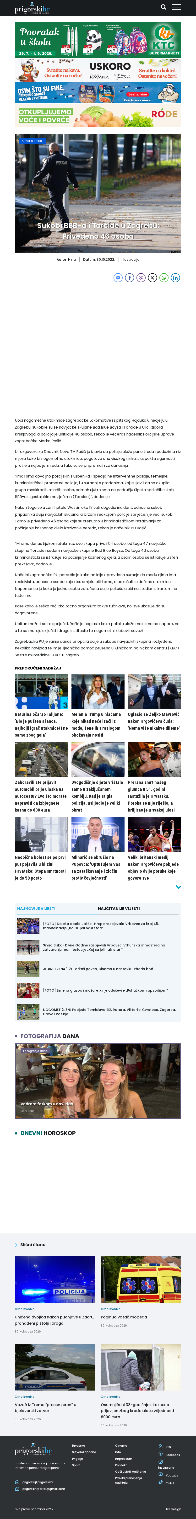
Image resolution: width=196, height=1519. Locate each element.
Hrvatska (78, 1446)
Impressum (123, 1459)
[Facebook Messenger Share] (118, 277)
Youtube (172, 1475)
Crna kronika (32, 140)
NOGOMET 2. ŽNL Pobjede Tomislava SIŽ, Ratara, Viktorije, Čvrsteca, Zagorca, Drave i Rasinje (109, 1011)
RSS (168, 1447)
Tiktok (170, 1483)
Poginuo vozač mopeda (124, 1317)
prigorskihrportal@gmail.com (43, 1489)
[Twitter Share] (152, 277)
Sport (76, 1465)
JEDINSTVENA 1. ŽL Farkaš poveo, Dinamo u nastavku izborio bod (98, 969)
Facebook (173, 1455)
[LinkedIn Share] (175, 277)
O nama (121, 1446)
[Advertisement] (98, 316)
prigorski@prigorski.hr (37, 1482)
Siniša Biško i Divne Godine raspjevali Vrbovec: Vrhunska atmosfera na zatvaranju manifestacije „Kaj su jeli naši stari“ (104, 947)
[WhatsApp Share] (164, 277)
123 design (173, 1509)
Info (118, 1452)
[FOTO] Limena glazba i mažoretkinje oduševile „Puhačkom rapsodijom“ (105, 990)
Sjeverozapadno (84, 1452)
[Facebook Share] (129, 277)
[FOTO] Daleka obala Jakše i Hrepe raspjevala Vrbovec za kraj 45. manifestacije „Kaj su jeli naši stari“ (101, 925)
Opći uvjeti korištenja (130, 1472)
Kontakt (121, 1465)
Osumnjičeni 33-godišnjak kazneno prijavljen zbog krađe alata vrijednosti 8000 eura (137, 1411)
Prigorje (77, 1459)
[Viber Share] (141, 277)
